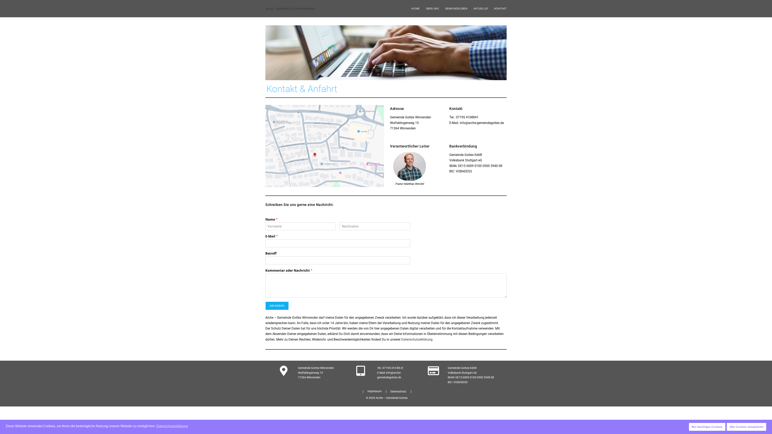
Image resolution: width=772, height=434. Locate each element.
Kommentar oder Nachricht (288, 270)
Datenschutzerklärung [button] (172, 426)
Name (271, 219)
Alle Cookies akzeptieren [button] (747, 426)
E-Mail (271, 236)
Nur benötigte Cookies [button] (707, 426)
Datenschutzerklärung (416, 339)
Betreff (270, 253)
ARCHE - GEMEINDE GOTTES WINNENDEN (290, 8)
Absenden (277, 305)
